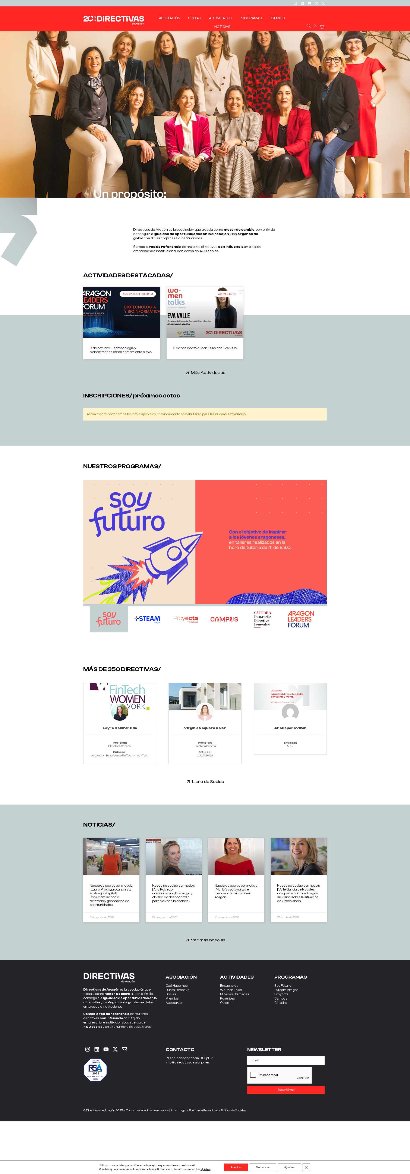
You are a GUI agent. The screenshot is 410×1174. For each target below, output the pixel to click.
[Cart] (322, 27)
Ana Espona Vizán (290, 728)
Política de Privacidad (203, 1110)
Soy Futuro (282, 986)
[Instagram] (295, 3)
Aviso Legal (178, 1110)
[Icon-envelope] (323, 3)
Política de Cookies (233, 1110)
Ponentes (227, 998)
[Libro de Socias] (188, 781)
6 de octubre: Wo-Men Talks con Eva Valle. (205, 348)
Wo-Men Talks (231, 990)
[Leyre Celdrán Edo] (119, 696)
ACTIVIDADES (237, 977)
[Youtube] (309, 3)
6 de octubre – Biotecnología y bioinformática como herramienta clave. (121, 350)
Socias (171, 994)
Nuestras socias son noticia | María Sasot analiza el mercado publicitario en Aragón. (236, 891)
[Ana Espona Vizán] (290, 696)
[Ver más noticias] (187, 940)
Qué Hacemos (177, 986)
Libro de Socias (208, 781)
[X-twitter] (316, 3)
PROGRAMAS (290, 977)
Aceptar (236, 1167)
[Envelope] (124, 1049)
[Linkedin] (302, 3)
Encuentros (229, 986)
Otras (224, 1003)
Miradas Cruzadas (234, 994)
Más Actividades (208, 372)
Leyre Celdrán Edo (120, 728)
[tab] (109, 619)
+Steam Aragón (286, 990)
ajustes (205, 1169)
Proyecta (281, 994)
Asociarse (174, 1003)
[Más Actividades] (187, 372)
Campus (280, 998)
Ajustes (289, 1167)
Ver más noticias (208, 940)
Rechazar (263, 1167)
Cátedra (280, 1003)
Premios (172, 998)
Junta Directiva (177, 990)
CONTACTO (180, 1049)
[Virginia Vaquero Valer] (205, 696)
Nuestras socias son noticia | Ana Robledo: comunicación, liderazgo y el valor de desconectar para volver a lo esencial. (173, 893)
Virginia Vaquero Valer (205, 728)
